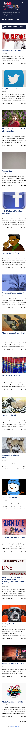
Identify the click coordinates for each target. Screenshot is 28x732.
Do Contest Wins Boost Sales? (13, 51)
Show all (23, 26)
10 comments (9, 103)
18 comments (9, 267)
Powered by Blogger (15, 726)
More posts (23, 721)
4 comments (9, 145)
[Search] (22, 2)
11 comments (9, 429)
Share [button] (3, 63)
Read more (23, 63)
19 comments (9, 185)
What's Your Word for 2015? (12, 702)
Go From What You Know (11, 375)
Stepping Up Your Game (10, 253)
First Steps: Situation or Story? (13, 293)
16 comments (9, 349)
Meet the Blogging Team (8, 19)
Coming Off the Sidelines (11, 415)
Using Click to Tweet (9, 89)
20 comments (9, 716)
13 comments (9, 511)
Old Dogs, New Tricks (10, 624)
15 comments (9, 63)
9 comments (9, 227)
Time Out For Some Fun (10, 497)
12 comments (9, 307)
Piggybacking (7, 171)
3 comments (9, 389)
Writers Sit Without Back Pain (13, 664)
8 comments (9, 551)
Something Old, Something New (13, 537)
